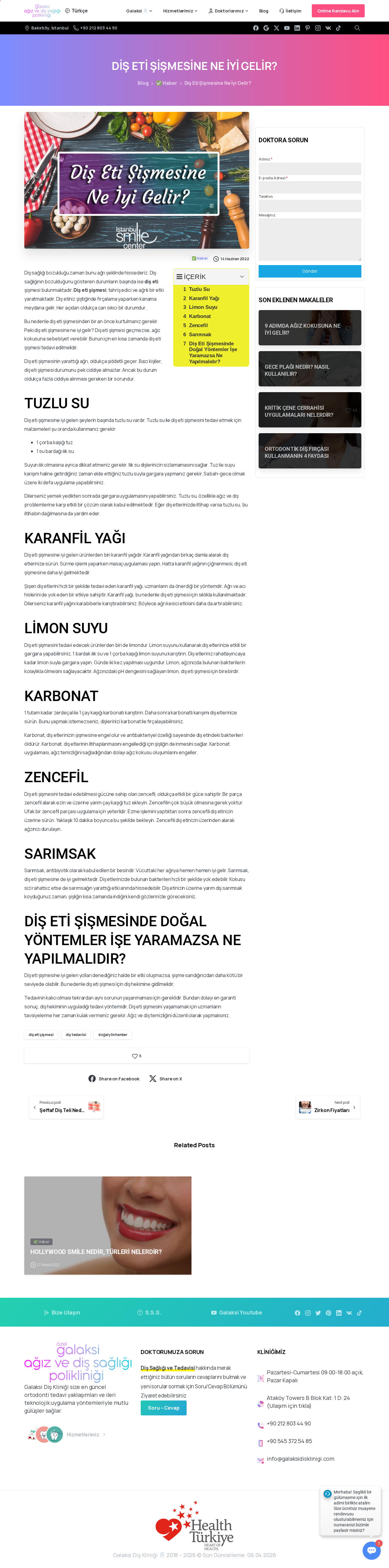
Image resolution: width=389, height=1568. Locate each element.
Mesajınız (267, 215)
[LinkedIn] (297, 28)
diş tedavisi (76, 1034)
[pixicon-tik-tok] (359, 1313)
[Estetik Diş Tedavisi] (55, 1434)
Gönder (310, 271)
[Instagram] (318, 28)
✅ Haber (166, 83)
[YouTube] (287, 28)
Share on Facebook (119, 1079)
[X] (276, 28)
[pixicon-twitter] (318, 1313)
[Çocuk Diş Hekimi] (33, 1434)
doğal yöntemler (112, 1034)
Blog (143, 83)
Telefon (266, 196)
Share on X (171, 1079)
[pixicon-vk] (349, 1313)
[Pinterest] (307, 28)
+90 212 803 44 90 (98, 28)
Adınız (266, 159)
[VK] (328, 28)
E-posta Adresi (273, 178)
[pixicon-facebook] (297, 1313)
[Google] (266, 28)
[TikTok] (338, 28)
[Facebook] (256, 28)
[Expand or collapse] (242, 277)
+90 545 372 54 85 (289, 1441)
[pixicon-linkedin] (339, 1313)
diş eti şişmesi (41, 1034)
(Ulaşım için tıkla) (289, 1405)
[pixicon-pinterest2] (328, 1313)
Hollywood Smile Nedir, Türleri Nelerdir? (96, 1251)
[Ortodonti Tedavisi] (44, 1434)
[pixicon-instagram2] (308, 1313)
